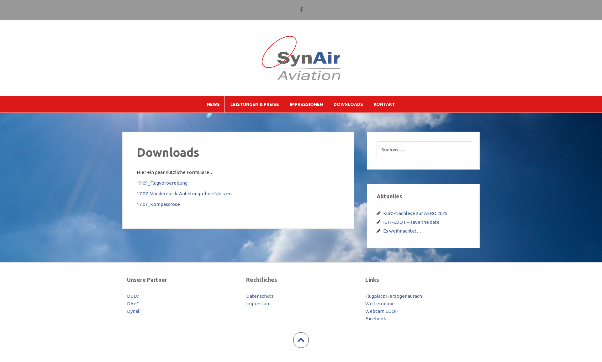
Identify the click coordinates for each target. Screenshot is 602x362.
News (213, 104)
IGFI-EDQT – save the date (411, 222)
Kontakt (384, 104)
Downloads (348, 104)
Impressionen (306, 104)
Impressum (258, 303)
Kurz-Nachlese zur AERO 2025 (415, 213)
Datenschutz (260, 296)
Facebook (375, 318)
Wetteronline (380, 303)
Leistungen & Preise (254, 104)
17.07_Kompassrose (158, 204)
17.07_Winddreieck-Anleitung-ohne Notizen (184, 193)
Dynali (133, 311)
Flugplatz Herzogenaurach (393, 296)
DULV (133, 296)
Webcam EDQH (382, 311)
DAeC (133, 303)
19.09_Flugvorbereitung (162, 183)
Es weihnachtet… (402, 230)
